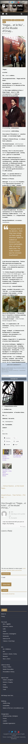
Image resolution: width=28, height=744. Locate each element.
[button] (14, 365)
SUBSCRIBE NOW (14, 378)
